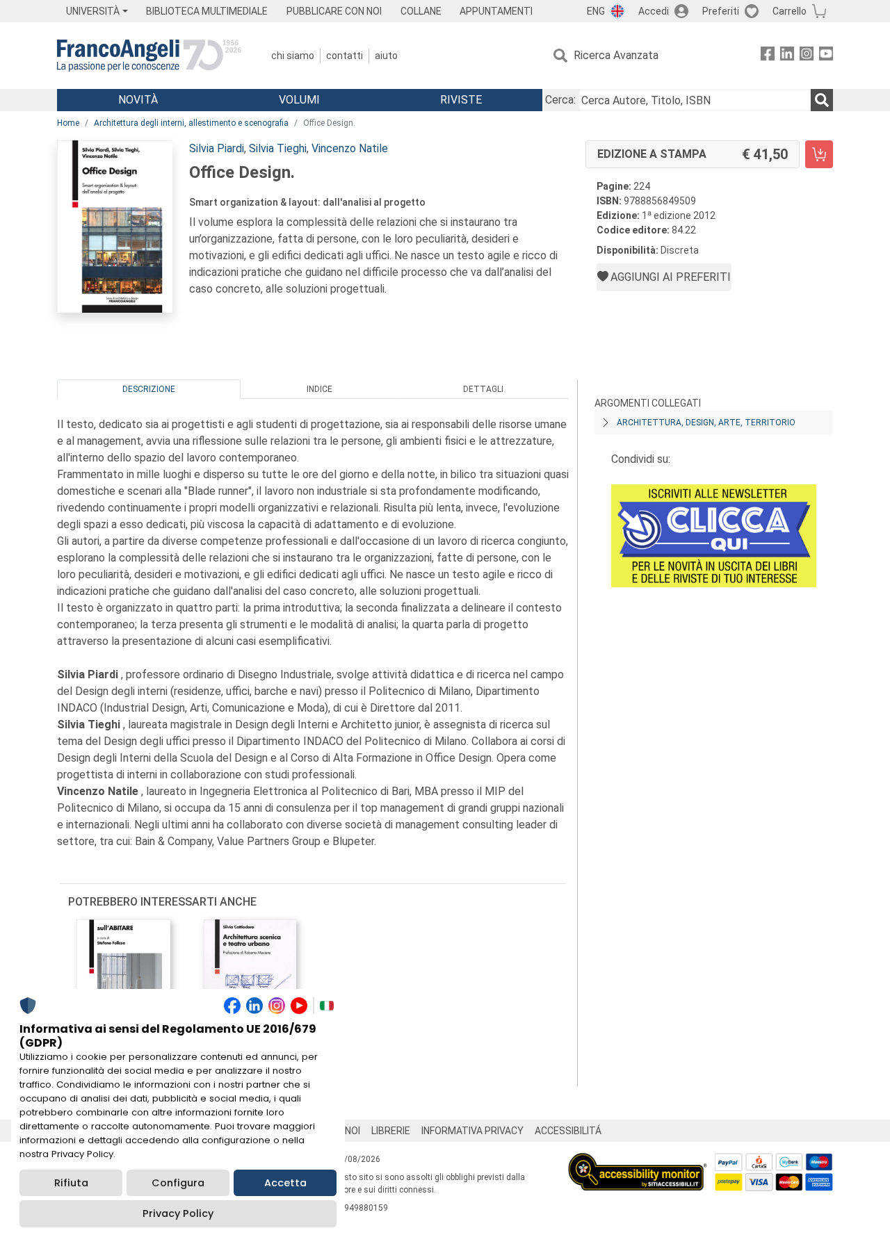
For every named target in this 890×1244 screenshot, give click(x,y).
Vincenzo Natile (350, 148)
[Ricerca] (822, 100)
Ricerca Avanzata (616, 55)
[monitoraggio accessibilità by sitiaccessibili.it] (637, 1161)
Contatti (344, 55)
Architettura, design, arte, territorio (706, 422)
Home (68, 123)
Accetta (285, 1183)
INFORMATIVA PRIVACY (472, 1130)
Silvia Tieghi (278, 148)
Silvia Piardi (216, 148)
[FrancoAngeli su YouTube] (826, 56)
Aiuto (386, 55)
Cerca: (560, 99)
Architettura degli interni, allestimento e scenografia (191, 123)
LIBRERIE (390, 1130)
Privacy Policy (178, 1213)
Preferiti (720, 11)
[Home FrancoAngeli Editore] (149, 55)
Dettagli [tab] (483, 389)
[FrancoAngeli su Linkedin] (787, 56)
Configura (178, 1183)
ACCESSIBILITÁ (568, 1130)
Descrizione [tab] (148, 389)
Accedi (653, 11)
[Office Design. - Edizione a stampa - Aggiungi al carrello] (819, 154)
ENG (596, 11)
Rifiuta (71, 1183)
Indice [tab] (319, 389)
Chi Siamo (292, 55)
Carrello (789, 11)
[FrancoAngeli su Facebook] (768, 56)
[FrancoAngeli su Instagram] (807, 56)
